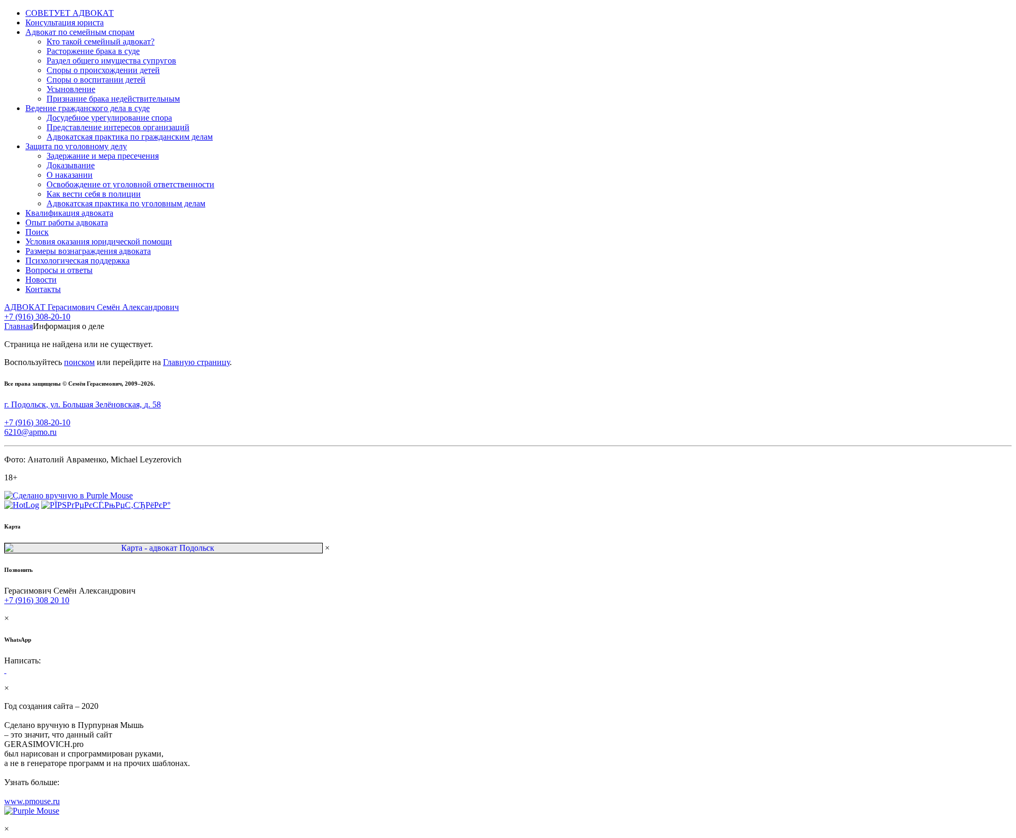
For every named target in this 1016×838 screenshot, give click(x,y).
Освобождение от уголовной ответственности (130, 184)
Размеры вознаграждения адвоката (88, 251)
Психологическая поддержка (77, 260)
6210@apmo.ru (30, 431)
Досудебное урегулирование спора (109, 117)
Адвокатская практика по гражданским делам (130, 136)
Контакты (43, 289)
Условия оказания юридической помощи (98, 241)
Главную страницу (196, 362)
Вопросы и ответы (59, 270)
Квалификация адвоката (69, 212)
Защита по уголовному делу (76, 146)
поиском (79, 362)
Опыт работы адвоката (66, 222)
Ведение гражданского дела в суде (87, 108)
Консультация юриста (64, 22)
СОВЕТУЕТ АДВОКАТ (69, 12)
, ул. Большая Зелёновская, (82, 404)
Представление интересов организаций (118, 127)
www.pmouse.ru (32, 801)
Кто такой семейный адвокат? (101, 41)
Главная (18, 326)
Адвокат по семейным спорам (79, 32)
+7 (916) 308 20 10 (36, 600)
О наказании (70, 174)
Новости (41, 279)
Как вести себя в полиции (94, 193)
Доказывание (71, 165)
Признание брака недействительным (113, 98)
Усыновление (71, 89)
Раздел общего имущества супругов (111, 60)
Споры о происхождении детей (103, 70)
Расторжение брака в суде (93, 51)
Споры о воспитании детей (96, 79)
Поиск (37, 231)
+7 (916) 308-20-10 (37, 316)
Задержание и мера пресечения (103, 155)
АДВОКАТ (91, 307)
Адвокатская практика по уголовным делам (126, 203)
